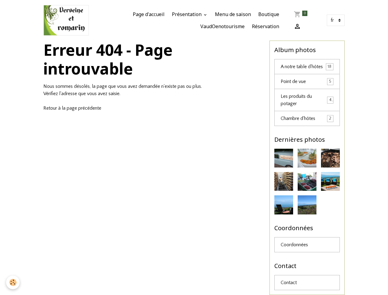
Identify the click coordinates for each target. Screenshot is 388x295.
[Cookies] (13, 282)
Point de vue (306, 81)
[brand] (66, 20)
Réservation (265, 26)
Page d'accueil (149, 14)
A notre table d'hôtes (306, 66)
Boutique (268, 14)
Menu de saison (233, 14)
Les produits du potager (306, 100)
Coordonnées (294, 244)
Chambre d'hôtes (306, 118)
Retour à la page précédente (72, 108)
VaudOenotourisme (222, 26)
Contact (289, 282)
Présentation (187, 14)
